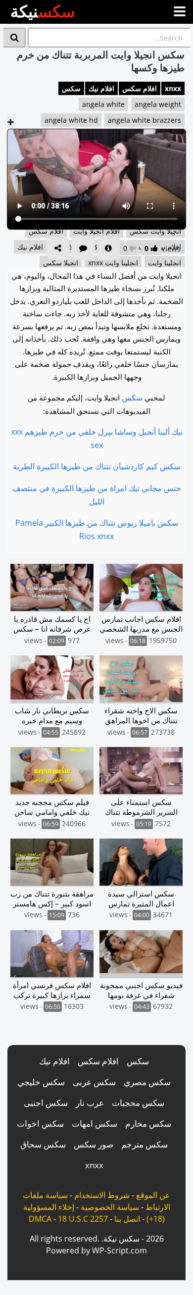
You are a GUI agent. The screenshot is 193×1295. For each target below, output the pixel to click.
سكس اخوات (40, 1123)
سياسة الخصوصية (110, 1206)
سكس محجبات (138, 1102)
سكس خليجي (41, 1082)
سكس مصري (147, 1082)
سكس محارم (148, 1123)
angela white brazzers (144, 120)
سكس (71, 88)
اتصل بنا (127, 1218)
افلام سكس (139, 88)
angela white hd (71, 120)
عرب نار (90, 1102)
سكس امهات (94, 1123)
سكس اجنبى (46, 1102)
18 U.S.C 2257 (83, 1218)
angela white (103, 104)
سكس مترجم (144, 1144)
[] (14, 38)
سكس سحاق (43, 1144)
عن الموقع (153, 1195)
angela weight (158, 104)
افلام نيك (101, 88)
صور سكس (93, 1144)
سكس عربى (94, 1082)
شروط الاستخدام (102, 1195)
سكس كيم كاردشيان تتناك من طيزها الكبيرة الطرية (97, 466)
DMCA (40, 1218)
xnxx (173, 88)
